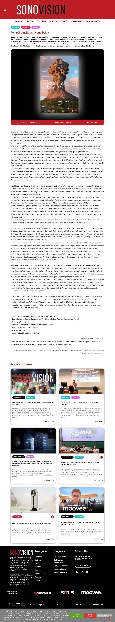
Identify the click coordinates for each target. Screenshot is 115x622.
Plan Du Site (98, 605)
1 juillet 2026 (98, 539)
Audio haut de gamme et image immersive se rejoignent (31, 523)
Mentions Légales (37, 605)
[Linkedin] (82, 572)
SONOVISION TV (93, 21)
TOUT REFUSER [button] (90, 615)
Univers (30, 21)
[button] (88, 123)
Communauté (77, 21)
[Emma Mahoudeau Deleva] (18, 122)
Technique (41, 21)
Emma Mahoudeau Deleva (30, 122)
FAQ (57, 605)
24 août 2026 (49, 421)
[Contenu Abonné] (101, 457)
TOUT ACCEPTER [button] (77, 615)
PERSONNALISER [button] (104, 615)
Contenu (53, 21)
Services (64, 21)
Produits (19, 21)
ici (102, 339)
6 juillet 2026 (49, 539)
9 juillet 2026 (98, 480)
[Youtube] (87, 572)
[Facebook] (77, 572)
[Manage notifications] (110, 618)
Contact (78, 605)
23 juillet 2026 (49, 480)
